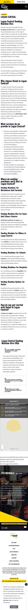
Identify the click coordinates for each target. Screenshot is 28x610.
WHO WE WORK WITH (14, 552)
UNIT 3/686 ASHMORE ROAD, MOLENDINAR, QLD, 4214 (14, 581)
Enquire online (21, 2)
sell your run (7, 600)
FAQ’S (14, 548)
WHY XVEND (14, 542)
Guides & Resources (14, 561)
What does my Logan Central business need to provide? (13, 390)
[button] (14, 350)
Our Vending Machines (14, 545)
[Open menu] (26, 6)
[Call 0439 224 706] (14, 579)
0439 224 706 (7, 2)
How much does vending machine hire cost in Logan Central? (14, 381)
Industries (14, 555)
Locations (14, 558)
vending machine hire (8, 29)
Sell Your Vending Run (14, 564)
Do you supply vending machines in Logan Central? (12, 351)
